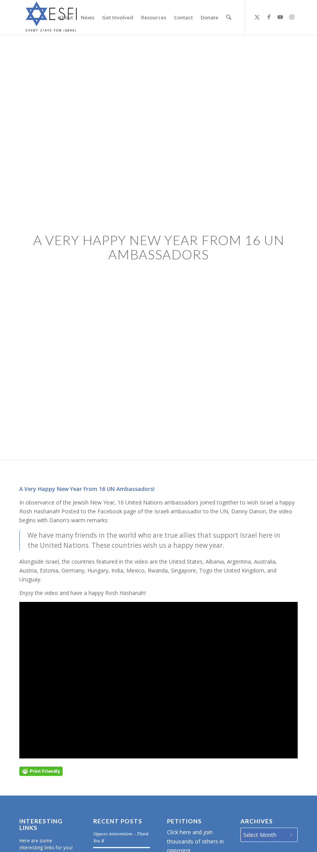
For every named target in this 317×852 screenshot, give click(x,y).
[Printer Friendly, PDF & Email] (41, 770)
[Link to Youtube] (280, 17)
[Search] (228, 17)
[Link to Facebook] (268, 17)
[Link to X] (257, 17)
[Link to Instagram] (292, 17)
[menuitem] (66, 17)
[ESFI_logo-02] (52, 17)
